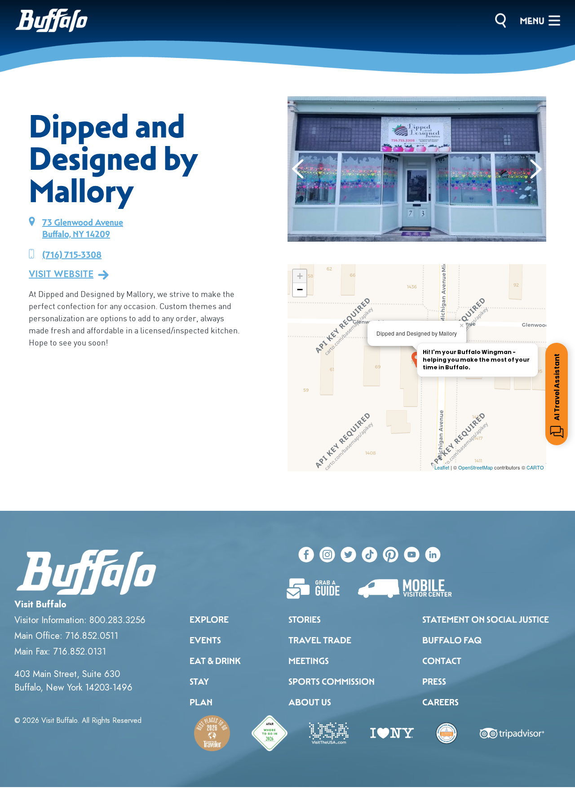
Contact (441, 661)
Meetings (308, 661)
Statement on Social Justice (485, 619)
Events (205, 640)
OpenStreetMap (475, 467)
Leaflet (441, 467)
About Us (309, 702)
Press (434, 681)
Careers (440, 702)
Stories (304, 619)
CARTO (535, 467)
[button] (298, 169)
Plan (201, 702)
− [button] (300, 289)
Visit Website (61, 274)
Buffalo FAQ (452, 640)
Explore (209, 619)
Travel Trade (319, 640)
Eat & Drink (215, 661)
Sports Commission (331, 681)
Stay (199, 681)
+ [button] (300, 276)
